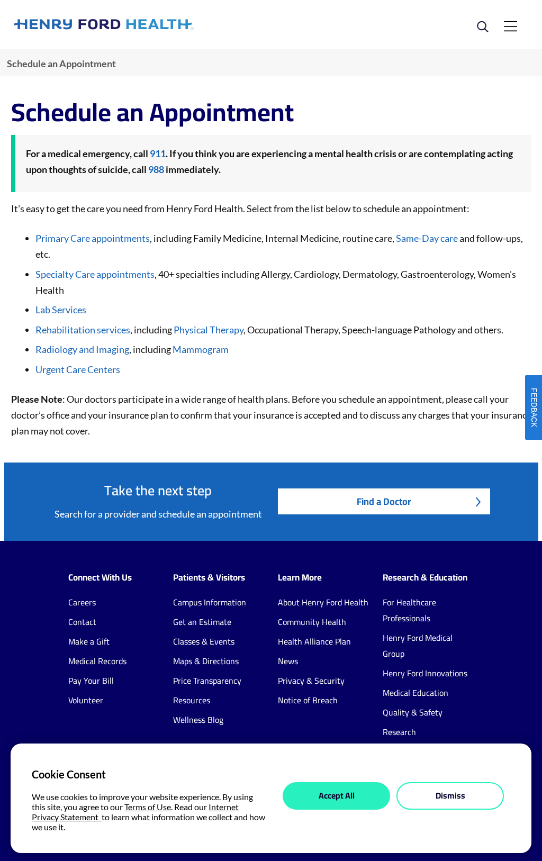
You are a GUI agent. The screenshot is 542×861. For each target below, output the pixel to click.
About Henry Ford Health (323, 602)
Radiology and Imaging (82, 349)
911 (158, 153)
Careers (82, 602)
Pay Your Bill (91, 680)
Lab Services (60, 309)
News (288, 661)
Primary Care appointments (92, 238)
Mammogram (201, 349)
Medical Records (97, 661)
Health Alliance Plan (314, 641)
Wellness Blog (198, 720)
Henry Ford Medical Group (418, 645)
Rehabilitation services (82, 330)
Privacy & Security (311, 680)
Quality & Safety (412, 712)
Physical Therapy (207, 330)
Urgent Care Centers (77, 369)
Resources (191, 700)
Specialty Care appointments (95, 274)
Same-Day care (427, 238)
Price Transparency (207, 680)
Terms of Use (147, 807)
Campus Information (209, 602)
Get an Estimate (202, 622)
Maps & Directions (206, 661)
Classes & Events (203, 641)
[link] (142, 24)
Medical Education (415, 693)
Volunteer (85, 700)
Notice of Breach (308, 700)
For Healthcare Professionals (409, 610)
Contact (82, 622)
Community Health (312, 622)
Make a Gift (89, 641)
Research (399, 732)
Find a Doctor (384, 501)
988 (156, 169)
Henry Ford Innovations (425, 673)
